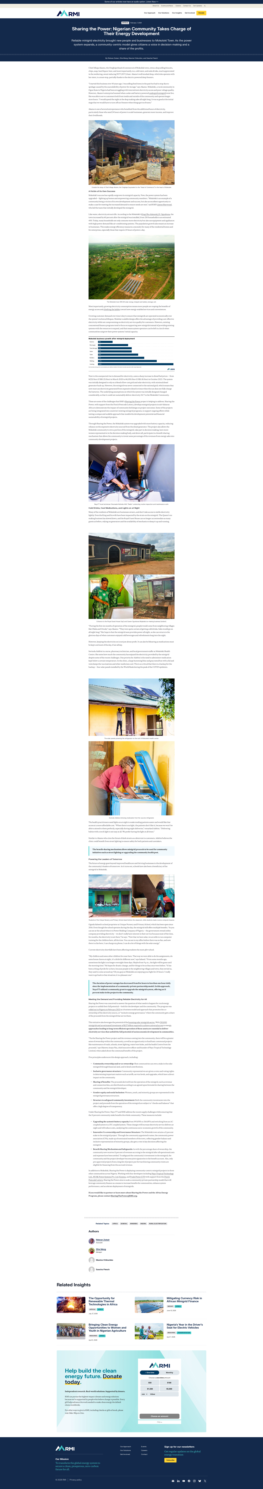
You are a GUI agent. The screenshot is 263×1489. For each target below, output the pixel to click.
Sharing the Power (132, 401)
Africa (115, 1223)
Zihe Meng (124, 58)
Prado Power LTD (137, 1177)
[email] (173, 1481)
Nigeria (143, 1223)
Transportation (184, 1332)
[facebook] (189, 1481)
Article (125, 23)
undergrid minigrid (157, 93)
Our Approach (149, 13)
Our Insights (177, 13)
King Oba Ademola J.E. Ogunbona (155, 214)
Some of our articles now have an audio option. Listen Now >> (131, 2)
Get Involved (190, 13)
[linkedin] (178, 1481)
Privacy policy (76, 1480)
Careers (178, 6)
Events (143, 1447)
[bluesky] (199, 1481)
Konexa (122, 1177)
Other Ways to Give (76, 1413)
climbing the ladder (112, 309)
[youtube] (183, 1481)
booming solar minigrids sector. (141, 1022)
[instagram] (194, 1481)
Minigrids (133, 1223)
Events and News (167, 6)
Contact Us (187, 6)
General (124, 1223)
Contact (144, 1454)
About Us (156, 6)
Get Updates (197, 6)
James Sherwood (165, 204)
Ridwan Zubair (113, 58)
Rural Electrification (157, 1223)
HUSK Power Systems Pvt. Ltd (105, 1177)
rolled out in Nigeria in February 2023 (104, 1009)
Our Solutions (163, 13)
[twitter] (205, 1481)
